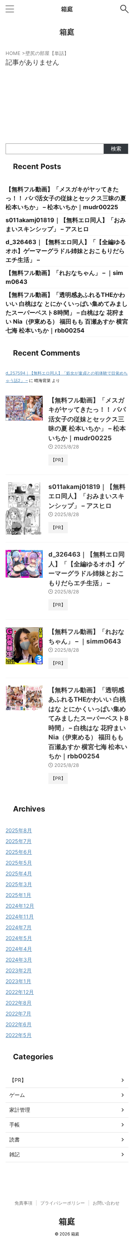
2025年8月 (19, 830)
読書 (14, 1139)
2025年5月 (19, 862)
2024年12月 (20, 906)
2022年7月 (18, 1013)
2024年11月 (20, 916)
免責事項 (23, 1203)
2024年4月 (19, 949)
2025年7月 (19, 841)
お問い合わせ (106, 1203)
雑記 (14, 1154)
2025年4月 (19, 873)
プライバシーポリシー (62, 1203)
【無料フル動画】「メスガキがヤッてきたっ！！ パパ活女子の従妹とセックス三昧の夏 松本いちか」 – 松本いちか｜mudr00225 (66, 198)
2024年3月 (19, 959)
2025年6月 (19, 852)
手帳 (14, 1124)
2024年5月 (19, 938)
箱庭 (67, 9)
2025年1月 (18, 895)
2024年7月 (19, 927)
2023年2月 (19, 970)
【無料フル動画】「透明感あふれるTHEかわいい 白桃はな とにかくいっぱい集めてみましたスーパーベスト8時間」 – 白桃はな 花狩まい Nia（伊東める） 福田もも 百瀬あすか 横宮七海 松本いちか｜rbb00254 (67, 312)
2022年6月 (19, 1024)
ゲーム (17, 1095)
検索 (116, 148)
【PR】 (17, 1080)
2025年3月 (19, 884)
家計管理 (19, 1110)
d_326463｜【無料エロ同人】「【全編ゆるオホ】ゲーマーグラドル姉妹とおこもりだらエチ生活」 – (66, 250)
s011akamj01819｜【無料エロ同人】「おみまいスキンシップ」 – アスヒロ (86, 496)
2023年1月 (18, 981)
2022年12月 (20, 992)
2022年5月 (19, 1035)
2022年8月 (19, 1003)
